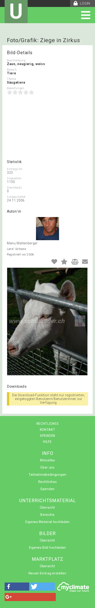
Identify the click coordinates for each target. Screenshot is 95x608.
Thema (11, 79)
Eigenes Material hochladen (47, 522)
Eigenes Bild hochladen (47, 547)
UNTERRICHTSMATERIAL (47, 500)
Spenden (47, 489)
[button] (17, 587)
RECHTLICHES (47, 423)
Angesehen (14, 178)
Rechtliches (47, 482)
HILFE (47, 442)
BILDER (47, 533)
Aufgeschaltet (16, 196)
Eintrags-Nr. (15, 169)
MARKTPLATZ (47, 559)
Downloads (14, 187)
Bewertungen (15, 88)
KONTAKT (47, 430)
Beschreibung (16, 60)
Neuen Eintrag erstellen (47, 573)
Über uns (47, 467)
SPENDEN (47, 436)
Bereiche (47, 515)
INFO (47, 453)
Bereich (12, 69)
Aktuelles (47, 460)
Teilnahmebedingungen (47, 474)
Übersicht (47, 507)
